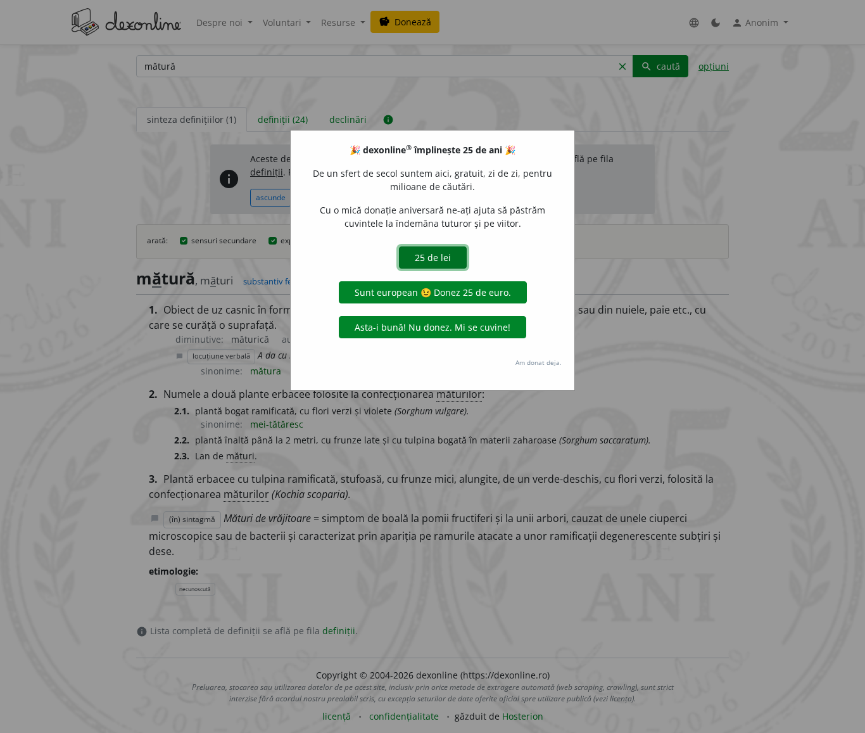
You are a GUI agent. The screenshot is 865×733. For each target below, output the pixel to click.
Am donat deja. (538, 362)
